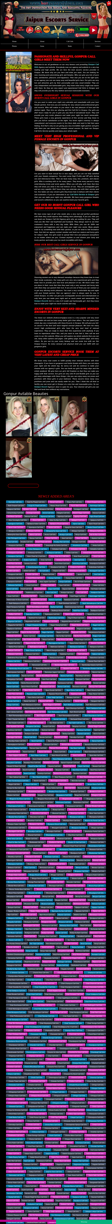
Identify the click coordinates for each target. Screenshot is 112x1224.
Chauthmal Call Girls (31, 1074)
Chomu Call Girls (35, 1139)
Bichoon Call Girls (98, 904)
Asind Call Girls (12, 589)
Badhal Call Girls (56, 607)
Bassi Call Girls (78, 755)
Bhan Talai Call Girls (96, 813)
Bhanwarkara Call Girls (17, 828)
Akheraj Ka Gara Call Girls (17, 534)
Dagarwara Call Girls (81, 1164)
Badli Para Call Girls (80, 610)
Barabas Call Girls (73, 697)
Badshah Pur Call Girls (37, 618)
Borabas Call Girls (71, 943)
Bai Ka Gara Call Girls (81, 636)
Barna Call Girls (99, 734)
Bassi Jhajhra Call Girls (41, 759)
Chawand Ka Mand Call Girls (74, 1074)
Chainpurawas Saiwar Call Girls (47, 976)
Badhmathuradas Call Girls (95, 607)
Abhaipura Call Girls (46, 509)
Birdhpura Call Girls (82, 922)
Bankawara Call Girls (65, 683)
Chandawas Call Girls (16, 1045)
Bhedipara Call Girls (77, 853)
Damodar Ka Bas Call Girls (56, 1179)
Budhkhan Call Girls (35, 969)
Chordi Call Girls (67, 1143)
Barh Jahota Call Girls (14, 712)
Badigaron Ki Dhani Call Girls (38, 610)
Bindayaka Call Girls (31, 922)
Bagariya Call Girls (14, 621)
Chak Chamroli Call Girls (94, 983)
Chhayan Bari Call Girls (39, 1103)
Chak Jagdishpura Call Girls (67, 998)
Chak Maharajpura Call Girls (18, 1009)
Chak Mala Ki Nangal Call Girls (44, 1009)
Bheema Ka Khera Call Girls (94, 857)
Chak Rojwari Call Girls (94, 1016)
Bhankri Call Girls (52, 820)
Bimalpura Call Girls (97, 918)
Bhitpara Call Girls (48, 871)
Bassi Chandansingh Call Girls (18, 759)
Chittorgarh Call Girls (58, 1132)
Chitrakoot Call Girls (32, 1128)
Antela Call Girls (48, 574)
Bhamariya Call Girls (97, 810)
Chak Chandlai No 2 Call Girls (45, 987)
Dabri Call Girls (77, 1157)
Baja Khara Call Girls (64, 639)
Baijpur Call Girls (99, 636)
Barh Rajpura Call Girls (45, 715)
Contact (97, 46)
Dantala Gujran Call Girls (50, 1186)
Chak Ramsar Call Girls (46, 1016)
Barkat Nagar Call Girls (97, 726)
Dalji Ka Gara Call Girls (54, 1172)
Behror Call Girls (48, 784)
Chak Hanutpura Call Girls (18, 998)
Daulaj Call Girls (14, 1197)
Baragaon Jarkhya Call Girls (94, 697)
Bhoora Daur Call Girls (75, 886)
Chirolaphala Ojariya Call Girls (76, 1124)
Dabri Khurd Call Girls (95, 1157)
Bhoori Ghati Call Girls (95, 889)
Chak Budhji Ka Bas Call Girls (44, 983)
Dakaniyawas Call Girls (95, 1168)
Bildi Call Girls (31, 918)
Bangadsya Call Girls (15, 679)
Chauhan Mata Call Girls (58, 1070)
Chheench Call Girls (97, 1103)
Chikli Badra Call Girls (16, 1117)
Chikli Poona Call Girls (37, 1117)
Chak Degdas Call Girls (56, 991)
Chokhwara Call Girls (15, 1135)
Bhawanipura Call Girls (96, 846)
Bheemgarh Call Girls (14, 860)
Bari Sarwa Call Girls (96, 723)
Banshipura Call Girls (83, 683)
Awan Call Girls (13, 596)
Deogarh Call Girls (13, 1219)
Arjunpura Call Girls (14, 581)
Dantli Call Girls (27, 1190)
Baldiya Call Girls (49, 654)
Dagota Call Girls (98, 1164)
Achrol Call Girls (48, 513)
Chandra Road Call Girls (17, 1048)
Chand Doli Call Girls (15, 1038)
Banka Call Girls (12, 683)
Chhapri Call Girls (79, 1096)
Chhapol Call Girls (58, 1092)
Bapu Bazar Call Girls (96, 694)
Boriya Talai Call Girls (47, 951)
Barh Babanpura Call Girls (31, 705)
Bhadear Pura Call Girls (57, 791)
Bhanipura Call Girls (77, 817)
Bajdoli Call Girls (14, 643)
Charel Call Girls (63, 1063)
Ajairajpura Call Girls (15, 524)
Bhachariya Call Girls (16, 791)
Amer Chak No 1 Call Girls (36, 556)
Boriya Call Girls (31, 951)
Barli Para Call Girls (14, 734)
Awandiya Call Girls (29, 596)
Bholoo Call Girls (78, 878)
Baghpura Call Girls (14, 629)
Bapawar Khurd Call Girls (57, 694)
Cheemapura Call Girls (57, 1077)
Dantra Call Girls (41, 1190)
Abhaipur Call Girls (29, 509)
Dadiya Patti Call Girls (80, 1161)
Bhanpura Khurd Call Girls (57, 824)
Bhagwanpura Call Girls (70, 799)
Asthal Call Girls (82, 589)
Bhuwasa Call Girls (63, 904)
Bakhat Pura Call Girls (16, 647)
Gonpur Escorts (41, 301)
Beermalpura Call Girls (58, 781)
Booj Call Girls (99, 936)
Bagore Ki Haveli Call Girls (64, 629)
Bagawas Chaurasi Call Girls (94, 621)
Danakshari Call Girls (97, 1179)
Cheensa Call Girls (96, 1077)
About (42, 41)
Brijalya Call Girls (49, 962)
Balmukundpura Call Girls (77, 658)
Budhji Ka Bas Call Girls (16, 969)
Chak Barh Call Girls (34, 980)
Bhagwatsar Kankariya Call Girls (18, 802)
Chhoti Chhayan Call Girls (96, 1110)
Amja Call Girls (13, 560)
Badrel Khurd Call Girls (95, 614)
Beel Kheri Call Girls (79, 770)
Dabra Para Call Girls (58, 1157)
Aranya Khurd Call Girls (95, 578)
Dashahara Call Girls (47, 1193)
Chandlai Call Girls (55, 1045)
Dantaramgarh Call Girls (95, 1186)
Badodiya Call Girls (32, 614)
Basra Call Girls (60, 752)
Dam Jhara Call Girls (75, 1175)
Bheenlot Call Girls (83, 860)
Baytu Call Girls (83, 766)
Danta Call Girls (31, 1186)
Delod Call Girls (73, 1211)
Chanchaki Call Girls (76, 1034)
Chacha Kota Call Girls (41, 972)
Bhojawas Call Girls (81, 871)
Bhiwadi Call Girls (65, 871)
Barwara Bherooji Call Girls (71, 744)
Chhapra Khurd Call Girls (39, 1096)
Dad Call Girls (29, 1161)
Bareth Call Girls (80, 701)
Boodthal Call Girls (84, 936)
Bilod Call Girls (46, 918)
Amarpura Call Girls (15, 545)
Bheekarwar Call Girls (96, 853)
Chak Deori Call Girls (76, 991)
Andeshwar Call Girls (96, 567)
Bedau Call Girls (13, 770)
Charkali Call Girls (98, 1063)
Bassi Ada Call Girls (96, 755)
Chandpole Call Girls (75, 1045)
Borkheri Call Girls (98, 951)
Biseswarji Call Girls (14, 925)
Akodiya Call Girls (65, 534)
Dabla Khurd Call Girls (38, 1157)
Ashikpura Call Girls (81, 585)
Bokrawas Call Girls (14, 936)
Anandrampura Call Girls (36, 567)
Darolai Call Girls (31, 1193)
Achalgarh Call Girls (81, 509)
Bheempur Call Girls (32, 860)
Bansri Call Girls (12, 686)
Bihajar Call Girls (47, 907)
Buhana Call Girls (83, 969)
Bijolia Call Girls (98, 911)
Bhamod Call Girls (58, 813)
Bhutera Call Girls (47, 904)
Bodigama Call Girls (32, 933)
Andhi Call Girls (13, 571)
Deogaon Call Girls (97, 1215)
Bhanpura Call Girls (36, 824)
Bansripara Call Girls (47, 686)
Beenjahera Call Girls (97, 773)
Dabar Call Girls (13, 1153)
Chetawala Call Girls (16, 1085)
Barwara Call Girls (51, 744)
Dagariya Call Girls (63, 1164)
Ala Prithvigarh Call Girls (16, 538)
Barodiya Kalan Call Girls (17, 741)
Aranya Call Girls (54, 578)
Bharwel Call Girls (34, 835)
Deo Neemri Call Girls (80, 1215)
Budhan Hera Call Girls (97, 965)
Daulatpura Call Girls (60, 1197)
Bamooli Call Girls (34, 672)
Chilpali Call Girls (76, 1117)
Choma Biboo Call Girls (73, 1135)
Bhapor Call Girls (97, 828)
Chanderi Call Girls (36, 1045)
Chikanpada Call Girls (96, 1114)
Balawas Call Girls (32, 654)
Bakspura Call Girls (96, 647)
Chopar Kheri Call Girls (73, 1139)
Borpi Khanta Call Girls (80, 954)
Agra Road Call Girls (97, 516)
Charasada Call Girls (78, 1059)
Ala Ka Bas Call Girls (97, 534)
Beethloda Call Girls (97, 781)
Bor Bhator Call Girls (54, 940)
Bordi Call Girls (47, 947)
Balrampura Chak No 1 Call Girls (56, 661)
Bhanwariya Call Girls (96, 824)
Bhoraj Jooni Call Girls (64, 896)
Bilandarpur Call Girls (97, 915)
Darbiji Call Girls (84, 1190)
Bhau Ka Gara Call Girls (16, 846)
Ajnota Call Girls (54, 527)
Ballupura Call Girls (56, 658)
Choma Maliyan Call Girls (95, 1135)
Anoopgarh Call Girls (97, 571)
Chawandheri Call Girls (96, 1074)
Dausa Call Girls (13, 1201)
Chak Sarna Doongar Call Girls (66, 1020)
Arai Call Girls (99, 574)
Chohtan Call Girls (78, 1132)
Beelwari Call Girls (80, 773)
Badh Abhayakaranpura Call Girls (93, 600)
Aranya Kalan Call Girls (74, 578)
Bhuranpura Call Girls (77, 900)
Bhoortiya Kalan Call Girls (55, 893)
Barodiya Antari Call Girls (95, 737)
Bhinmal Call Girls (14, 871)
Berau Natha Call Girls (54, 788)
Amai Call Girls (12, 542)
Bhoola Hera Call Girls (16, 886)
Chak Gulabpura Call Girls (96, 994)
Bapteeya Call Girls (77, 694)
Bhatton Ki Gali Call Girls (76, 842)
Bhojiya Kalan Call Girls (16, 875)
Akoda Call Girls (50, 534)
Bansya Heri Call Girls (97, 686)
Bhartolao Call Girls (15, 835)
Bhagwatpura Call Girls (94, 799)
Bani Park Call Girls (49, 679)
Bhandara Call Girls (37, 817)
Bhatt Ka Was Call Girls (16, 842)
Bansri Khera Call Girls (29, 686)
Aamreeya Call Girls (97, 505)
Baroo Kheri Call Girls (79, 741)
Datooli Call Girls (63, 1193)
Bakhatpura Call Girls (37, 647)
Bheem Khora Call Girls (71, 857)
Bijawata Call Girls (82, 911)
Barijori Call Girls (49, 726)
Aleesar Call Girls (35, 538)
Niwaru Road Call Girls (58, 505)
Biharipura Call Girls (64, 907)
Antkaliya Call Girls (66, 574)
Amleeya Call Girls (62, 560)
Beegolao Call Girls (45, 770)
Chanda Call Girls (32, 1038)
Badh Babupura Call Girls (18, 603)
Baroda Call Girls (45, 737)
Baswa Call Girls (98, 759)
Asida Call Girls (98, 585)
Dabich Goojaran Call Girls (72, 1153)
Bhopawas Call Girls (32, 896)
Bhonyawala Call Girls (55, 882)
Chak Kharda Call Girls (55, 1001)
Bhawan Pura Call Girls (52, 846)
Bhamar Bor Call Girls (76, 810)
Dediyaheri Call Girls (35, 1204)
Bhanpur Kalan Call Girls (16, 824)
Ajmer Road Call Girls (96, 524)
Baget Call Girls (98, 625)
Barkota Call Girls (48, 730)
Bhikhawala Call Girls (77, 864)
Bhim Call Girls (30, 867)
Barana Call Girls (46, 701)
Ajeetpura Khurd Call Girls (59, 524)
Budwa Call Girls (51, 969)
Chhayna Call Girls (78, 1103)
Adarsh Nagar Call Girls (81, 513)
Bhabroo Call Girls (98, 788)
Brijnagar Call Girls (64, 962)
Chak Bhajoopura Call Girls (94, 980)
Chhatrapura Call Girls (96, 1099)
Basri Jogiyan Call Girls (17, 755)
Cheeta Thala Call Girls (17, 1081)
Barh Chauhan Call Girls (54, 708)
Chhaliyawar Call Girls (15, 1088)
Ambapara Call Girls (15, 553)
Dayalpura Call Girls (81, 1201)
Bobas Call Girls (80, 929)
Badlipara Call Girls (97, 610)
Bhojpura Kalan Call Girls (95, 875)
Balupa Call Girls (78, 661)
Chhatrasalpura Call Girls (17, 1103)
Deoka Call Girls (45, 1219)
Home (14, 41)
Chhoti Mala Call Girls (15, 1114)
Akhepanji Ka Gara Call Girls (56, 531)
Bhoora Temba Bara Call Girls (19, 889)
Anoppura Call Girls (15, 574)
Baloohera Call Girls (97, 658)
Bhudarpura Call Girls (44, 900)
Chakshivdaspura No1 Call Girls (93, 1027)
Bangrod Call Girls (32, 679)
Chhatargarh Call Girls (53, 1099)
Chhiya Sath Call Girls (38, 1110)
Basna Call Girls (44, 752)
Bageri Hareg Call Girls (58, 625)
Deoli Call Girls (82, 1219)
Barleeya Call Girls (83, 730)
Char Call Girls (53, 1056)
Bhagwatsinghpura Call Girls (43, 802)
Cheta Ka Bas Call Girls (95, 1081)
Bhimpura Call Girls (65, 867)
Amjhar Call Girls (30, 560)
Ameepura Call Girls (15, 556)
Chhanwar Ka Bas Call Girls (77, 1088)
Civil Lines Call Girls (97, 1150)
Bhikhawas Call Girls (97, 864)
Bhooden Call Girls (73, 882)
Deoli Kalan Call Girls (97, 1219)
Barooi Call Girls (97, 741)
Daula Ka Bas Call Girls (97, 1193)
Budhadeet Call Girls (79, 965)
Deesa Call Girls (47, 1208)
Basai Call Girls (13, 752)
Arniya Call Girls (64, 581)
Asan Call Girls (64, 585)
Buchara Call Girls (48, 965)
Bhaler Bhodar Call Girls (95, 806)
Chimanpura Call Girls (95, 1117)
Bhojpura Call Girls (74, 875)
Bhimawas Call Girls (47, 867)
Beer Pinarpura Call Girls (63, 777)
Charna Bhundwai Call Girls (34, 1067)
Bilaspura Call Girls (14, 918)
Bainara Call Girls (14, 639)
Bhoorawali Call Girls (73, 889)
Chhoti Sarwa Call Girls (37, 1114)
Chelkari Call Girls (75, 1081)
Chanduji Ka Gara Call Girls (78, 1052)
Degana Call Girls (82, 1208)
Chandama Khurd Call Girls (16, 1041)
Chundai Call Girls (97, 1146)
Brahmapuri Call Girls (96, 958)
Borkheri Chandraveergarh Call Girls (20, 954)
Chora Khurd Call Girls (34, 1143)
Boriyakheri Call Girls (65, 951)
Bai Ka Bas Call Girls (64, 636)
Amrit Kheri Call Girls (62, 563)
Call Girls (69, 41)
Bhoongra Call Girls (56, 886)
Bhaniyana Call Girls (96, 817)
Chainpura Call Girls (95, 972)
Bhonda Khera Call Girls (16, 882)
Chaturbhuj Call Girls (14, 1070)
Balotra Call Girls (14, 661)
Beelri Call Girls (29, 773)
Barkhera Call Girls (14, 730)
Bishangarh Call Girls (31, 925)
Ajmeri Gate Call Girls (15, 527)
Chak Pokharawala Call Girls (20, 1016)
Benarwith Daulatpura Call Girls (71, 784)
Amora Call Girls (45, 563)
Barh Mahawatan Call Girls (57, 712)
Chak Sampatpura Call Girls (17, 1020)
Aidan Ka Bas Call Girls (58, 520)
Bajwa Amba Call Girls (77, 643)
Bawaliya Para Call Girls (32, 762)
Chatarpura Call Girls (97, 1067)
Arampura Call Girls (15, 578)
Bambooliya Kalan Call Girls (64, 665)
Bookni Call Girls (15, 940)
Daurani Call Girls (97, 1197)
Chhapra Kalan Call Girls (16, 1096)
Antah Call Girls (32, 574)
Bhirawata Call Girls (31, 871)
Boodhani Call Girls (67, 936)
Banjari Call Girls (98, 679)
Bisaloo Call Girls (98, 922)
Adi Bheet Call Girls (14, 516)
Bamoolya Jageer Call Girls (54, 672)
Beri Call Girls (70, 788)
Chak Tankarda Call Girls (73, 1023)
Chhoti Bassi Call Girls (76, 1110)
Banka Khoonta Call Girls (30, 683)
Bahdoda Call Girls (13, 636)
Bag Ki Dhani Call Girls (76, 618)
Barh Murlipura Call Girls (96, 712)
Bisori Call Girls (99, 925)
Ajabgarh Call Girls (78, 520)
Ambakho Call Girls (97, 549)
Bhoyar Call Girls (13, 900)
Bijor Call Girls (12, 915)
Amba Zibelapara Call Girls (37, 549)
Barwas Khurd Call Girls (58, 748)
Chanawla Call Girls (57, 1034)
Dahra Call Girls (56, 1168)
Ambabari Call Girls (59, 549)
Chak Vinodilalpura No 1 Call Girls (37, 1027)
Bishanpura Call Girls (49, 925)
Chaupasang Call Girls (97, 1070)
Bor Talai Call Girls (36, 943)
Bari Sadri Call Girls (76, 723)
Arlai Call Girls (30, 581)
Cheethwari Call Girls (38, 1081)
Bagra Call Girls (99, 629)
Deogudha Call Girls (30, 1219)
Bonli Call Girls (30, 936)
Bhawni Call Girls (39, 853)
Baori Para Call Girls (15, 694)
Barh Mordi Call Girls (77, 712)
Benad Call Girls (55, 502)
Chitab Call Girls (97, 1124)
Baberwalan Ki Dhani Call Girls (17, 600)
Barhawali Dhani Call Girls (80, 719)
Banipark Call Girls (66, 679)
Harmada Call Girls (15, 502)
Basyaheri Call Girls (14, 762)
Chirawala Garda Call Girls (73, 1121)
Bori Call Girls (62, 947)
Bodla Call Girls (61, 933)
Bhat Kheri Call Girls (75, 835)
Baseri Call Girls (28, 752)
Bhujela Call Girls (61, 900)
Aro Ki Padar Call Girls (82, 581)
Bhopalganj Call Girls (96, 893)
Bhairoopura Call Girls (16, 806)
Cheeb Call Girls (36, 1077)
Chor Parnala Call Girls (95, 1139)
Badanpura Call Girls (71, 600)
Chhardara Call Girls (15, 1099)
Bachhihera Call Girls (39, 600)
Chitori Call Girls (14, 1128)
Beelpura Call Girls (13, 773)
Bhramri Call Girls (28, 900)
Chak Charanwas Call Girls (94, 987)
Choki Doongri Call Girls (36, 1135)
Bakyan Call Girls (14, 650)
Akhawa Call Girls (34, 531)
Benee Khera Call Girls (95, 784)
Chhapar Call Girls (98, 1088)
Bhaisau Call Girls (55, 806)
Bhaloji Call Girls (58, 810)
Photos (14, 46)
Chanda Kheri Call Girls (73, 1038)
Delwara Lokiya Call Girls (94, 1211)
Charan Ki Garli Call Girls (94, 1056)
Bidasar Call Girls (31, 907)
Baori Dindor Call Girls (32, 690)
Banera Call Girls (66, 676)
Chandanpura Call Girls (38, 1041)
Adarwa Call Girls (99, 513)
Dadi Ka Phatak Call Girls (36, 502)
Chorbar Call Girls (51, 1143)
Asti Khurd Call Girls (15, 592)
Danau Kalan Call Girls (16, 1182)
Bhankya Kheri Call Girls (71, 820)
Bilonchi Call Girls (79, 918)
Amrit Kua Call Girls (80, 563)
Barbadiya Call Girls (63, 701)
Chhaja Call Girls (97, 1085)
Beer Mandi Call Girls (40, 777)
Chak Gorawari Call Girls (74, 994)
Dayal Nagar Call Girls (45, 1201)
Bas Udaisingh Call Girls (96, 748)
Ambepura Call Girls (54, 553)
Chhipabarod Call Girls (36, 1106)
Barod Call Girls (30, 737)
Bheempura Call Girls (49, 860)
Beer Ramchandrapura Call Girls (91, 777)
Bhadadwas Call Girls (36, 791)
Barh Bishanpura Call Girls (95, 705)
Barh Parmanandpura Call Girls (20, 715)
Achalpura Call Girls (98, 509)
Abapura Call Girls (13, 509)
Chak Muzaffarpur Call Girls (38, 1012)
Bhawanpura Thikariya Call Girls (71, 849)
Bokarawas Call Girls (97, 933)
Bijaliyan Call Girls (81, 907)
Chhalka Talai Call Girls (35, 1088)
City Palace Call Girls (79, 1150)
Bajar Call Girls (99, 639)
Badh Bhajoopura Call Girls (42, 603)
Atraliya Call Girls (67, 592)
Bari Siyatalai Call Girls (15, 726)
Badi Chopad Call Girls (16, 505)
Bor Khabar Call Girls (75, 940)
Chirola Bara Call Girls (52, 1124)
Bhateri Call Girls (47, 839)
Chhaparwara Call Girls (38, 1092)
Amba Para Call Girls (15, 549)
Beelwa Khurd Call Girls (62, 773)
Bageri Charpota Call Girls (36, 625)
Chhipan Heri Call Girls (58, 1106)
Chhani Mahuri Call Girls (55, 1088)
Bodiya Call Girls (47, 933)
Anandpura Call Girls (97, 563)
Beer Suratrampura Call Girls (18, 781)
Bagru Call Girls (47, 632)
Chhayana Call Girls (59, 1103)
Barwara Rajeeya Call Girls (17, 748)
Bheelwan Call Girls (51, 857)
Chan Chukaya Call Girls (16, 1034)
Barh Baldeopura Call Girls (73, 705)
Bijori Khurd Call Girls (47, 915)
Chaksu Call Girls (14, 1030)
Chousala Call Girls (15, 1146)
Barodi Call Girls (60, 737)
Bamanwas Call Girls (17, 665)
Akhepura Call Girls (96, 531)
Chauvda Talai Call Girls (51, 1074)
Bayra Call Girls (69, 766)
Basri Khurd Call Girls (59, 755)
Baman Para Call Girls (96, 661)
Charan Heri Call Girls (72, 1056)
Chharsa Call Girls (34, 1099)
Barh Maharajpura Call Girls (35, 712)
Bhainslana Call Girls (81, 802)
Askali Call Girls (26, 589)
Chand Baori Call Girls (96, 1034)
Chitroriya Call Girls (51, 1128)
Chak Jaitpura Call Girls (16, 1001)
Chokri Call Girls (54, 1135)
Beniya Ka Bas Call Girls (15, 788)
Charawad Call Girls (97, 1059)
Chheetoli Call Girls (15, 1106)
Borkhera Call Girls (82, 951)
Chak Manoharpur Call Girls (71, 1009)
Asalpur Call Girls (48, 585)
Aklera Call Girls (35, 534)
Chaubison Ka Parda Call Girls (35, 1070)
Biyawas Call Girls (49, 929)
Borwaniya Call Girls (15, 958)
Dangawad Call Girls (97, 1182)
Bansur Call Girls (64, 686)
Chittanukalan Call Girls (72, 1128)
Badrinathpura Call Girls (16, 618)
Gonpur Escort (40, 387)
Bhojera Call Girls (98, 871)
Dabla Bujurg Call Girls (16, 1157)
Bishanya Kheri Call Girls (68, 925)
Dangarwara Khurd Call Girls (75, 1182)
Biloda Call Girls (62, 918)
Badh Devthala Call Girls (67, 603)
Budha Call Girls (62, 965)
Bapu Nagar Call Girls (15, 697)
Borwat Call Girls (33, 958)
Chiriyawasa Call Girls (95, 1121)
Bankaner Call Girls (48, 683)
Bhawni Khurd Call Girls (58, 853)
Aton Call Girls (52, 592)
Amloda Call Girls (30, 563)
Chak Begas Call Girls (72, 980)
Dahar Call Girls (14, 1168)
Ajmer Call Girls (78, 524)
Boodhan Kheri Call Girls (47, 936)
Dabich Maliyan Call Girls (95, 1153)
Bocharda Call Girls (97, 929)
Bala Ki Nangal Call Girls (55, 650)
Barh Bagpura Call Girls (52, 705)
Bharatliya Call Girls (35, 831)
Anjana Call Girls (59, 571)
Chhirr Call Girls (97, 1106)
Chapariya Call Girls (16, 1056)
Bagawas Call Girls (50, 621)
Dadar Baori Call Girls (62, 1161)
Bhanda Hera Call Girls (16, 817)
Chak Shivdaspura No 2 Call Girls (92, 1020)
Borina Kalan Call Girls (96, 947)
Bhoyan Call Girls (99, 896)
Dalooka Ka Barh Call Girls (94, 1172)
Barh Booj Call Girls (14, 708)
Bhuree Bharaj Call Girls (96, 900)
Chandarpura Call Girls (77, 1041)
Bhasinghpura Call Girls (54, 835)
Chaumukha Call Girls (77, 1070)
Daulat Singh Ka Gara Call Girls (36, 1197)
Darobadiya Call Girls (14, 1193)
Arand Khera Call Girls (35, 578)
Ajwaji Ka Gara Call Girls (73, 527)
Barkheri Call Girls (31, 730)
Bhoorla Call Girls (35, 893)
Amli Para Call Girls (14, 563)
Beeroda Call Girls (78, 781)
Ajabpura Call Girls (96, 520)
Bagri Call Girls (13, 632)
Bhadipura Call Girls (96, 791)
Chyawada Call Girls (61, 1150)
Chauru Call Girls (14, 1074)
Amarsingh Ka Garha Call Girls (56, 545)
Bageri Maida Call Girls (80, 625)
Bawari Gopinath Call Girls (70, 762)
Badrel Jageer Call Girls (73, 614)
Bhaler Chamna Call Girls (17, 810)
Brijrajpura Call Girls (14, 965)
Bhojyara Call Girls (59, 878)
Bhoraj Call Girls (48, 896)
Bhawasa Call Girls (95, 849)
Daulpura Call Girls (79, 1197)
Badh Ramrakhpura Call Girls (37, 607)
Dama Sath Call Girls (96, 1175)
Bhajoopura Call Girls (74, 806)
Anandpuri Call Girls (15, 567)
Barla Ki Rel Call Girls (65, 730)
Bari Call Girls (99, 719)
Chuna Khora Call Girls (56, 1146)
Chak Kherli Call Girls (74, 1001)
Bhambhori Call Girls (39, 813)
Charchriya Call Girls (14, 1063)
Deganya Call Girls (98, 1208)
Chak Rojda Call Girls (70, 1016)
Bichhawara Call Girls (81, 904)
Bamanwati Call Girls (39, 665)
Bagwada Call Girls (78, 632)
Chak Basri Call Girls (53, 980)
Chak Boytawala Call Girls (18, 983)
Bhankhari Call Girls (34, 820)
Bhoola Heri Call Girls (36, 886)
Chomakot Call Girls (16, 1139)
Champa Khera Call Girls (73, 1030)
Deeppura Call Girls (31, 1208)
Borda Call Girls (13, 947)
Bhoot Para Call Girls (76, 893)
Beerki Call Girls (39, 781)
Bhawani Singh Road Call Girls (74, 846)
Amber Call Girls (72, 553)
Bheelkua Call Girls (14, 857)
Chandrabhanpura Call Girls (43, 1048)
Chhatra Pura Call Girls (75, 1099)
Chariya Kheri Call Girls (81, 1063)
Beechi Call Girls (28, 770)
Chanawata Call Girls (38, 1034)
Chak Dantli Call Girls (37, 991)
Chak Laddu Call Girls (67, 1005)
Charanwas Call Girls (35, 1059)
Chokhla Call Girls (97, 1132)
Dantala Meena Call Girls (73, 1186)
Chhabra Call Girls (34, 1085)
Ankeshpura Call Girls (77, 571)
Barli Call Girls (99, 730)
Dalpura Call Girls (56, 1175)
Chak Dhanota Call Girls (96, 991)
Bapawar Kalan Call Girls (35, 694)
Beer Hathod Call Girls (17, 777)
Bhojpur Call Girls (57, 875)
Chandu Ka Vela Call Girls (57, 1052)
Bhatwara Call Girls (97, 842)
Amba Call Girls (98, 545)
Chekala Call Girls (57, 1081)
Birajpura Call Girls (48, 922)
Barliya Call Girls (68, 734)
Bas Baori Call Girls (77, 748)
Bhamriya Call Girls (77, 813)
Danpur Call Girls (14, 1186)
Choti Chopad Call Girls (95, 502)
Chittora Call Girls (38, 1132)
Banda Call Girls (27, 676)
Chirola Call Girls (33, 1124)
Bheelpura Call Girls (33, 857)
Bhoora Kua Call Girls (96, 886)
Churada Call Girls (14, 1150)
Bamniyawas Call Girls (15, 672)
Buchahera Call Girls (31, 965)
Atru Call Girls (82, 592)
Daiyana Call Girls (75, 1168)
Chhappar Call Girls (77, 1092)
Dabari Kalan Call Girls (32, 1153)
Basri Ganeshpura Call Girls (94, 752)
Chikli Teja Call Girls (58, 1117)
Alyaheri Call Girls (98, 538)
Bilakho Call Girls (80, 915)
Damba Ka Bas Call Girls (34, 1179)
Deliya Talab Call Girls (53, 1211)
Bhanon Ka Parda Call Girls (94, 820)
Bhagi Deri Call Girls (82, 795)
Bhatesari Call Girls (64, 839)
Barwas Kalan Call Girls (38, 748)
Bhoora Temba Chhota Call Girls (48, 889)
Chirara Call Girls (33, 1121)
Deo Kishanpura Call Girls (60, 1215)
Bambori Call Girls (69, 668)
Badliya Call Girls (14, 614)
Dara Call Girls (70, 1190)
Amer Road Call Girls (81, 556)
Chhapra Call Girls (97, 1092)
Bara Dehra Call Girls (35, 697)
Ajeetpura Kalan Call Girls (36, 524)
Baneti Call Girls (98, 676)
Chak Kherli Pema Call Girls (94, 1001)
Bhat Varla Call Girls (15, 839)
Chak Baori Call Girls (15, 980)
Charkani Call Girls (14, 1067)
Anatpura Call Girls (76, 567)
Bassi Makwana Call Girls (62, 759)
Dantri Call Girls (56, 1190)
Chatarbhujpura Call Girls (77, 1067)
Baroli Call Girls (37, 741)
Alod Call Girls (67, 538)
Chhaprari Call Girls (60, 1096)
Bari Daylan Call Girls (16, 723)
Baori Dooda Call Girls (53, 690)
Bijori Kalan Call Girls (28, 915)
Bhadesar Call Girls (77, 791)
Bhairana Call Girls (98, 802)
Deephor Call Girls (14, 1208)
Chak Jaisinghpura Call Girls (93, 998)
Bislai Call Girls (85, 925)
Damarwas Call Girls (15, 1179)
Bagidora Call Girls (31, 629)
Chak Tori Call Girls (14, 1027)
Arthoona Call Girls (14, 585)
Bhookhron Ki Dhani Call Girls (94, 882)
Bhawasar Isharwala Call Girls (18, 853)
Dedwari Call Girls (67, 1204)
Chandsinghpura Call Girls (35, 1052)
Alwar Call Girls (81, 538)
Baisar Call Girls (48, 639)
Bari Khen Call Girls (36, 723)
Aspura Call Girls (68, 589)
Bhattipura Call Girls (56, 842)
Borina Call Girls (77, 947)
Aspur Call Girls (54, 589)
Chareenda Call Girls (47, 1063)
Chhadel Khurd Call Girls (77, 1085)
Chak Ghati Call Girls (34, 994)
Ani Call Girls (44, 571)
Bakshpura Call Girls (77, 647)
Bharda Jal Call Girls (73, 831)
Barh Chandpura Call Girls (33, 708)
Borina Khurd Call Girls (15, 951)
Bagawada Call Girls (32, 621)
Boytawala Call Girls (51, 958)
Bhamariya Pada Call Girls (18, 813)
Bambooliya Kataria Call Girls (92, 665)
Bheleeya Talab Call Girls (36, 864)
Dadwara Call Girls (30, 1164)
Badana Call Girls (55, 600)
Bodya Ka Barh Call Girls (78, 933)
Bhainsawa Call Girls (63, 802)
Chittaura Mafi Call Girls (17, 1132)
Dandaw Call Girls (55, 1182)
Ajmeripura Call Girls (36, 527)
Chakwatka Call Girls (52, 1030)
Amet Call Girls (99, 556)
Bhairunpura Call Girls (36, 806)
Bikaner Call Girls (64, 915)
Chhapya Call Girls (97, 1096)
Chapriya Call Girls (35, 1056)
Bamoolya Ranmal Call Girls (78, 672)
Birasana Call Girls (65, 922)
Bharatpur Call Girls (53, 831)
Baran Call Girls (29, 701)
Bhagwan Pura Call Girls (46, 799)
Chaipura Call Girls (69, 976)
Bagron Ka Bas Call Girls (29, 632)
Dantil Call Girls (12, 1190)
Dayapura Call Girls (98, 1201)
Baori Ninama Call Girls (95, 690)
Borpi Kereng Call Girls (61, 954)
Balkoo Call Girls (98, 654)
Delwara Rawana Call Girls (17, 1215)
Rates (70, 46)
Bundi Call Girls (99, 969)
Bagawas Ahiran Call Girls (71, 621)
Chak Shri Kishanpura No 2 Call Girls (21, 1023)
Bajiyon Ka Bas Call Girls (34, 643)
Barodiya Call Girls (76, 737)
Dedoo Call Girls (51, 1204)
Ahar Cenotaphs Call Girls (18, 520)
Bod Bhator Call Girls (14, 933)
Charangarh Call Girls (15, 1059)
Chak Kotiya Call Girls (44, 1005)
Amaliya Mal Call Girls (61, 542)
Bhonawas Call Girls (96, 878)
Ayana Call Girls (45, 596)
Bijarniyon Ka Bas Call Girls (61, 911)
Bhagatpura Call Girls (64, 795)
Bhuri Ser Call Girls (14, 904)
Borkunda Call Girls (43, 954)
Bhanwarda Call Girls (77, 824)
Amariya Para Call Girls (97, 542)
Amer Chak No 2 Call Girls (60, 556)
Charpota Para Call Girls (55, 1067)
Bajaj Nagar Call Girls (83, 639)
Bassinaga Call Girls (82, 759)
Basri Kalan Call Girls (38, 755)
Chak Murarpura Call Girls (16, 1012)
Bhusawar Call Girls (31, 904)
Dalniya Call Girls (73, 1172)
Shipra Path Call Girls (74, 502)
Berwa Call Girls (83, 788)
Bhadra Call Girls (13, 795)
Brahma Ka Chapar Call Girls (74, 958)
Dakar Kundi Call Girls (16, 1172)
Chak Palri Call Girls (98, 1012)
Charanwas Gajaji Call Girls (56, 1059)
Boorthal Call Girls (33, 940)
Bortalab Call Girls (98, 954)
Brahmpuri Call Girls (14, 962)
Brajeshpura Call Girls (32, 962)
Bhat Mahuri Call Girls (95, 835)
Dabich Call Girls (51, 1153)
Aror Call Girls (99, 581)
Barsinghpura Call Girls (16, 744)
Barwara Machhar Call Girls (94, 744)
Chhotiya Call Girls (56, 1114)
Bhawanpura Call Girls (44, 849)
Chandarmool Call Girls (58, 1041)
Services (98, 41)
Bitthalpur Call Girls (14, 929)
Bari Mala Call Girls (56, 723)
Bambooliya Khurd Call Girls (19, 668)
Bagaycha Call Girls (15, 625)
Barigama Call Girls (33, 726)
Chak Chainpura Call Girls (70, 983)
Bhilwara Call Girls (14, 867)
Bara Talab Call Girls (55, 697)
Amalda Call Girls (27, 542)
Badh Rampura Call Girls (15, 607)
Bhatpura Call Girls (97, 839)
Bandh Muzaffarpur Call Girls (47, 676)
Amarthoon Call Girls (80, 545)
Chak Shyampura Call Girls (49, 1023)
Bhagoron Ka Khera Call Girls (20, 799)
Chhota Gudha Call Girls (57, 1110)
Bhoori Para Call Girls (15, 893)
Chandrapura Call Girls (68, 1048)
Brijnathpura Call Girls (81, 962)
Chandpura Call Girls (96, 1045)
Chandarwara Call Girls (96, 1041)
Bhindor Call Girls (98, 867)
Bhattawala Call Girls (37, 842)
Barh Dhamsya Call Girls (74, 708)
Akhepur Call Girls (78, 531)
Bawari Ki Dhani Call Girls (16, 766)
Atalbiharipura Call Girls (34, 592)
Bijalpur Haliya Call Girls (38, 911)
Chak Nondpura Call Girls (79, 1012)
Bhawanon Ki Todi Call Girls (19, 849)
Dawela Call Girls (28, 1201)
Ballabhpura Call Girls (37, 658)
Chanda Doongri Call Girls (52, 1038)
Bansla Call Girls (99, 683)
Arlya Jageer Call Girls (47, 581)
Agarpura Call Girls (47, 516)
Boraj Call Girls (99, 943)
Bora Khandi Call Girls (53, 943)
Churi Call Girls (29, 1150)
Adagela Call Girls (63, 513)
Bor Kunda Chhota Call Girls (17, 943)
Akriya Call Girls (80, 534)
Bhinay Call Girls (81, 867)
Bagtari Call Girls (62, 632)
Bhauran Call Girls (34, 846)
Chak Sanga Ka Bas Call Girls (41, 1020)
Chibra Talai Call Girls (75, 1114)
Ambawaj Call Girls (34, 553)
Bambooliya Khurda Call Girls (46, 668)
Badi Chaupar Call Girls (16, 610)
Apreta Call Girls (83, 574)
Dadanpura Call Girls (44, 1161)
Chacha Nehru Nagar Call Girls (68, 972)
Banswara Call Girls (79, 686)
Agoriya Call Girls (80, 516)
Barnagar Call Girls (14, 737)
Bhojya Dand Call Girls (40, 878)
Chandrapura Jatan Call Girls (93, 1048)
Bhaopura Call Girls (78, 828)
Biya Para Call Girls (32, 929)
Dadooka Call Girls (98, 1161)
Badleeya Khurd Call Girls (60, 610)
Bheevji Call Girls (99, 860)
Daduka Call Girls (14, 1164)
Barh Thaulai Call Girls (16, 719)
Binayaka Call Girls (14, 922)
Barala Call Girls (13, 701)
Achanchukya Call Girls (15, 513)
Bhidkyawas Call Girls (57, 864)
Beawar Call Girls (99, 766)
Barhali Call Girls (59, 719)
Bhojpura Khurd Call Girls (17, 878)
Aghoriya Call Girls (64, 516)
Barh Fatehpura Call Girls (96, 708)
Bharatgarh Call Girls (15, 831)
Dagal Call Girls (46, 1164)
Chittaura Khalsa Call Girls (94, 1128)
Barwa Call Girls (34, 744)
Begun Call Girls (31, 784)
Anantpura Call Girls (58, 567)
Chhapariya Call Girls (16, 1092)
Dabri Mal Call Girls (14, 1161)
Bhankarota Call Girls (15, 820)
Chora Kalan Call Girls (15, 1143)
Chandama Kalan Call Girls (95, 1038)
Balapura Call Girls (97, 650)
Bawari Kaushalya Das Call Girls (94, 762)
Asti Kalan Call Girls (98, 589)
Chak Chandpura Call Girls (70, 987)
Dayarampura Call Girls (16, 1204)
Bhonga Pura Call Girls (36, 882)
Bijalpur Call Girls (98, 907)
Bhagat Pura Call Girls (45, 795)
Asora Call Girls (40, 589)
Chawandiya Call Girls (16, 1077)
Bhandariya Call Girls (57, 817)
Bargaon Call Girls (97, 701)
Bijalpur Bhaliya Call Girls (16, 911)
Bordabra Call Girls (30, 947)
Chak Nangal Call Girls (59, 1012)
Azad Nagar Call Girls (77, 596)
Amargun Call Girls (78, 542)
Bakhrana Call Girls (57, 647)
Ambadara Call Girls (78, 549)
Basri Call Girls (75, 752)
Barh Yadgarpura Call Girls (39, 719)
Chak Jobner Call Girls (35, 1001)
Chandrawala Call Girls (15, 1052)
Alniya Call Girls (51, 538)
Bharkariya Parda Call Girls (94, 831)
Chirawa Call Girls (51, 1121)
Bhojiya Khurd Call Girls (38, 875)
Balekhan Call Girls (66, 654)
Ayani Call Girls (61, 596)
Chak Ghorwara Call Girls (54, 994)
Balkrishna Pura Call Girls (17, 658)
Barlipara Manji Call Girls (50, 734)
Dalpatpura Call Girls (36, 1175)
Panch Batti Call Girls (78, 505)
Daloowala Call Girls (16, 1175)
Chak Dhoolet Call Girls (15, 994)
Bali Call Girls (83, 654)
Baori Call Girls (14, 690)
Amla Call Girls (46, 560)
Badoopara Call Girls (52, 614)
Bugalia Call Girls (67, 969)
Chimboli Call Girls (15, 1121)
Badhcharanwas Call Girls (74, 607)
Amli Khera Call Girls (96, 560)
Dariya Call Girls (99, 1190)
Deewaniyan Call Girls (64, 1208)
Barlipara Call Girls (31, 734)
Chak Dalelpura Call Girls (16, 991)
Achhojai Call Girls (33, 513)
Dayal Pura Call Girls (63, 1201)
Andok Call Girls (29, 571)
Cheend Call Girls (77, 1077)
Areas (42, 46)
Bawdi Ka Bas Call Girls (37, 766)
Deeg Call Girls (82, 1204)
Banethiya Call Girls (83, 676)
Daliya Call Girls (34, 1172)
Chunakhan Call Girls (77, 1146)
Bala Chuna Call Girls (33, 650)
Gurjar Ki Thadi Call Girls (37, 505)
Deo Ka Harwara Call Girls (39, 1215)
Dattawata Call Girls (79, 1193)
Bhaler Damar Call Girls (39, 810)
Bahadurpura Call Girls (96, 632)
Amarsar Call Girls (34, 545)
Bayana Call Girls (54, 766)
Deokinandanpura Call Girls (64, 1219)
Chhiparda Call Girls (79, 1106)
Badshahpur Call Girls (56, 618)
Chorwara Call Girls (83, 1143)
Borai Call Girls (86, 943)
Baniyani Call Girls (82, 679)
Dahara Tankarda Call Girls (35, 1168)
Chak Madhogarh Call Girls (92, 1005)
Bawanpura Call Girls (51, 762)
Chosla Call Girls (99, 1143)
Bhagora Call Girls (98, 795)
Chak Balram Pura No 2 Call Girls (92, 976)
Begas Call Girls (14, 784)
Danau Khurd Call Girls (36, 1182)
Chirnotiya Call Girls (15, 1124)
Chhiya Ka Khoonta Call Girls (17, 1110)
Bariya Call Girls (63, 726)
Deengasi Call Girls (97, 1204)
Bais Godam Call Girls (31, 639)
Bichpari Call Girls (14, 907)
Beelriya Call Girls (44, 773)
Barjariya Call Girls (79, 726)
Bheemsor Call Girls (67, 860)
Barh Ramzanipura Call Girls (69, 715)
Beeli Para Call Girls (97, 770)
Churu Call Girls (44, 1150)
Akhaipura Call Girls (15, 531)
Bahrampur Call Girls (46, 636)
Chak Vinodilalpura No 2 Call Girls (65, 1027)
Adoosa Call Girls (31, 516)
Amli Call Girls (79, 560)
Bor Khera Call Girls (96, 940)
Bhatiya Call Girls (81, 839)
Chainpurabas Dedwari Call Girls (19, 976)
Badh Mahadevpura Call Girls (93, 603)
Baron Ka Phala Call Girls (57, 741)
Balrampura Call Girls (32, 661)
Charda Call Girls (31, 1063)
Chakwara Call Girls (33, 1030)
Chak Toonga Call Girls (95, 1023)
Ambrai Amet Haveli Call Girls (93, 553)
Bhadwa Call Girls (28, 795)
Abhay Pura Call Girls (63, 509)
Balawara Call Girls (14, 654)
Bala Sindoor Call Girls (77, 650)
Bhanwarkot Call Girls (38, 828)
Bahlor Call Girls (29, 636)
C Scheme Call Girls (17, 972)
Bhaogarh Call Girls (59, 828)
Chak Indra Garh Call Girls (42, 998)
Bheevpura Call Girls (15, 864)
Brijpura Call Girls (99, 962)
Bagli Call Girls (46, 629)
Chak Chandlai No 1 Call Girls (19, 987)
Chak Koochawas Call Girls (19, 1005)
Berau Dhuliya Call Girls (35, 788)
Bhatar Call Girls (31, 839)
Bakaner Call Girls (97, 643)
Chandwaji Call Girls (98, 1052)
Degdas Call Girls (15, 1211)
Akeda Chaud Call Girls (96, 527)
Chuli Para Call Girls (35, 1146)
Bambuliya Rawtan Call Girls (93, 668)
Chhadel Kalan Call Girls (55, 1085)
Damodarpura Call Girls (77, 1179)
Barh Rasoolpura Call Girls (94, 715)
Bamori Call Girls (98, 672)
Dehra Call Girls (33, 1211)
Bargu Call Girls (13, 705)
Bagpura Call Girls (83, 629)
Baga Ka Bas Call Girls (96, 618)
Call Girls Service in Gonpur (82, 194)
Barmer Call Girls (84, 734)
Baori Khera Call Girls (74, 690)
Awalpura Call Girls (97, 592)
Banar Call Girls (13, 676)
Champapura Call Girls (96, 1030)
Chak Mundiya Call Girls (95, 1009)
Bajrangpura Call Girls (56, 643)
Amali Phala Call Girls (43, 542)
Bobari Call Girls (65, 929)
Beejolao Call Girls (62, 770)
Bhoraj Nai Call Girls (82, 896)
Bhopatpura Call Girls (14, 896)
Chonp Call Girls (53, 1139)
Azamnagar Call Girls (96, 596)
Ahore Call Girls (38, 520)
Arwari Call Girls (31, 585)
